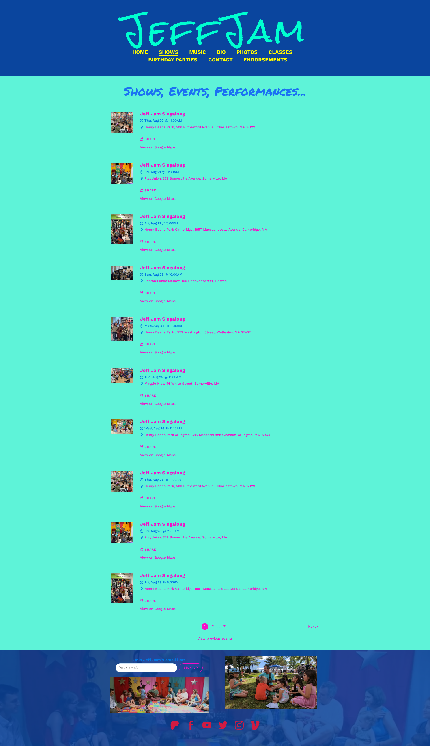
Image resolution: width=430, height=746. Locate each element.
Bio (221, 52)
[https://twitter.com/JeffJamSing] (223, 725)
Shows (168, 52)
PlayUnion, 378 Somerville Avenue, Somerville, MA (185, 178)
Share (150, 139)
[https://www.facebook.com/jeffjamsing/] (190, 725)
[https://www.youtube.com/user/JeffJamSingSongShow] (206, 725)
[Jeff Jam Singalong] (122, 132)
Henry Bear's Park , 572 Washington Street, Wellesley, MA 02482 (197, 332)
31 (224, 626)
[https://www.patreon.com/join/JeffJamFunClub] (174, 725)
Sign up (191, 667)
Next (312, 627)
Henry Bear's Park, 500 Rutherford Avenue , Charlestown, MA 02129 (199, 127)
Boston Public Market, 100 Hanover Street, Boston (185, 281)
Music (197, 52)
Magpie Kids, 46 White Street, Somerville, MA (181, 384)
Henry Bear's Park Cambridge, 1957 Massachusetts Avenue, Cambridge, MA (205, 230)
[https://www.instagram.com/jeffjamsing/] (239, 725)
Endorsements (265, 60)
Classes (280, 52)
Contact (220, 60)
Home (140, 52)
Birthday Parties (172, 60)
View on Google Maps (158, 147)
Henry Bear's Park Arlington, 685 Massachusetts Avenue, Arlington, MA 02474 (207, 435)
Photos (247, 52)
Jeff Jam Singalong (162, 114)
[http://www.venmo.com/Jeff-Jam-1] (255, 725)
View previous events (215, 638)
